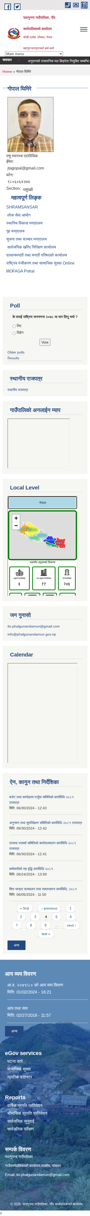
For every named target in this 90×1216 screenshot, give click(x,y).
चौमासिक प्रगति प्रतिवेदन (27, 1113)
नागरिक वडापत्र (19, 1077)
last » (46, 934)
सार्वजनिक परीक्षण (20, 1129)
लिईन (20, 332)
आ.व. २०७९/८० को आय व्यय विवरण (35, 985)
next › (71, 925)
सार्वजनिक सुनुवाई (20, 1121)
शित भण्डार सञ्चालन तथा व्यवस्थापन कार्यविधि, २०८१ (43, 889)
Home (7, 72)
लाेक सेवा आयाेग (18, 215)
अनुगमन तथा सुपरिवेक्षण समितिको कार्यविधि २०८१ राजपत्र (45, 823)
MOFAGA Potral (20, 271)
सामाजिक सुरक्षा (19, 1069)
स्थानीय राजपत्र (18, 390)
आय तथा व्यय (17, 1008)
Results (13, 358)
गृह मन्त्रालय (15, 231)
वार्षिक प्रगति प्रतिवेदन (24, 1105)
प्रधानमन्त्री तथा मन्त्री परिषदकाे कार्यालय (36, 255)
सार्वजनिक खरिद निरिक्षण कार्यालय (31, 247)
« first (24, 908)
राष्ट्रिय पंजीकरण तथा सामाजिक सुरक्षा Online (40, 263)
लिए (19, 326)
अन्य (16, 945)
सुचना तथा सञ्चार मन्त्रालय (26, 239)
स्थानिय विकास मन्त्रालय (24, 223)
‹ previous (49, 908)
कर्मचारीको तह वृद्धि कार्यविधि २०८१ (31, 869)
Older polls (16, 352)
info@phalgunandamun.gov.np (32, 634)
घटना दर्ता (15, 1061)
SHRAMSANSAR (22, 207)
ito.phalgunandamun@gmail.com (34, 626)
